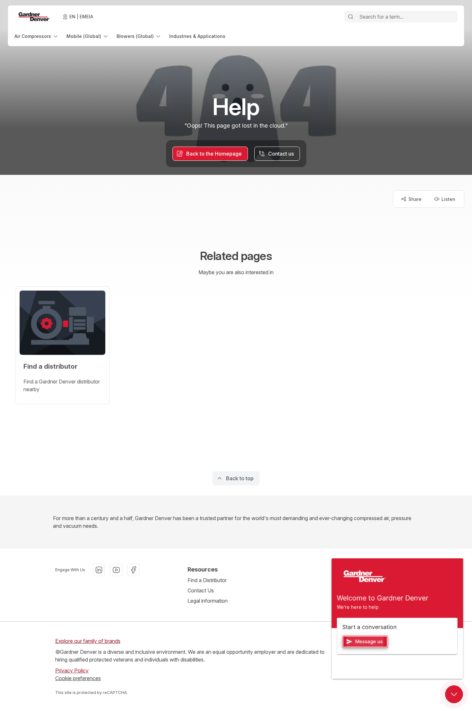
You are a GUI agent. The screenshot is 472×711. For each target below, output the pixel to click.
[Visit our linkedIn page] (99, 570)
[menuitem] (36, 36)
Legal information (208, 601)
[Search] (350, 16)
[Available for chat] (454, 694)
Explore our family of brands (87, 641)
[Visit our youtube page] (116, 570)
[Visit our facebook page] (133, 570)
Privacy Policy (72, 670)
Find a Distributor (207, 580)
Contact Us (201, 590)
